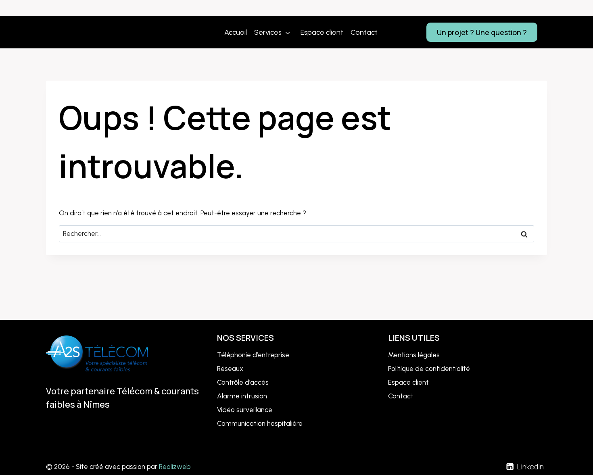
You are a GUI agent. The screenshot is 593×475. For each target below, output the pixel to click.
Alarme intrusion (242, 396)
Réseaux (230, 369)
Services (268, 32)
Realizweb (175, 466)
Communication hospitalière (260, 423)
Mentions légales (414, 355)
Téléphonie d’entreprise (253, 355)
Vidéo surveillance (244, 410)
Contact (364, 32)
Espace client (322, 32)
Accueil (235, 32)
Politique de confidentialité (429, 369)
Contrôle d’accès (243, 382)
